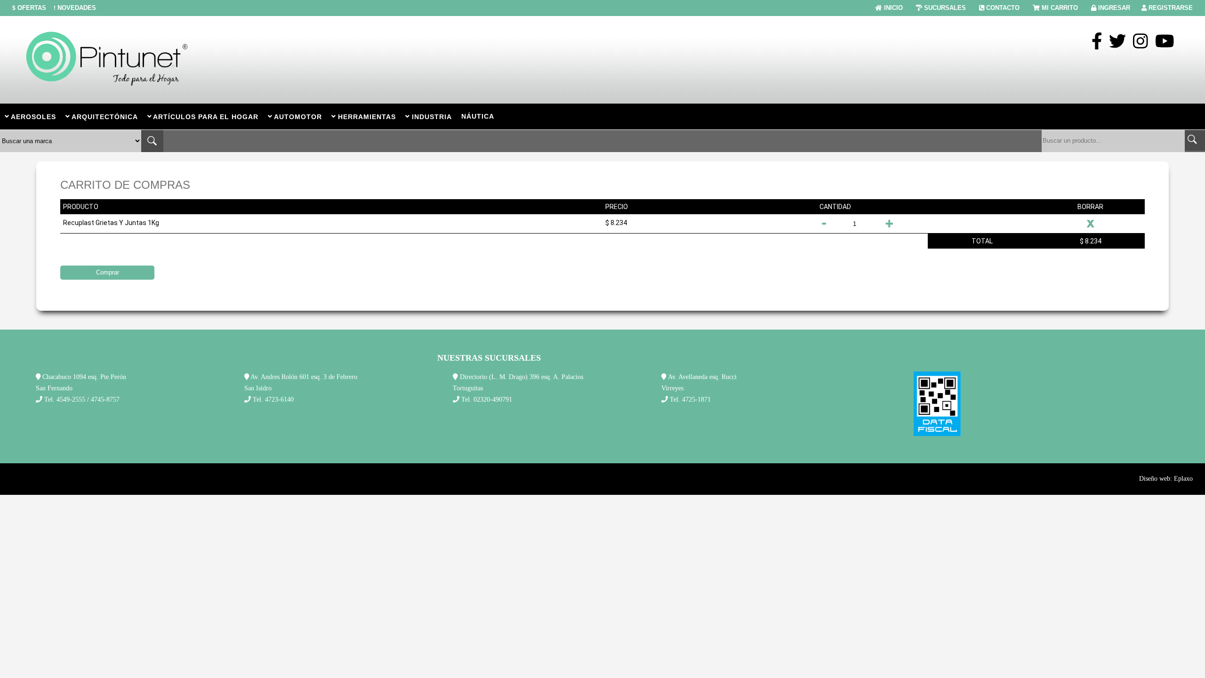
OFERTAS (29, 7)
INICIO (893, 7)
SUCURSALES (945, 7)
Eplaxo (1183, 478)
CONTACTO (1003, 7)
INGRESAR (1114, 7)
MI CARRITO (1060, 7)
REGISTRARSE (1171, 7)
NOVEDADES (75, 7)
